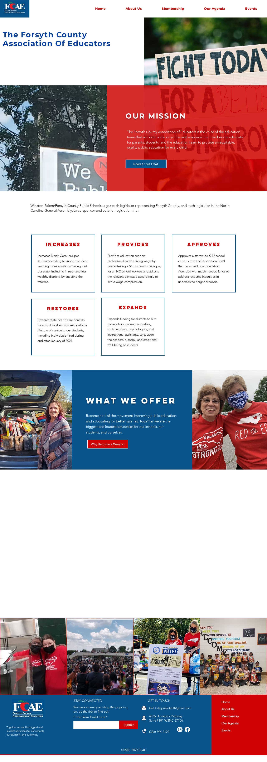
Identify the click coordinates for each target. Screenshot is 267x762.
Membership (230, 716)
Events (226, 730)
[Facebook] (187, 729)
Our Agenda (230, 723)
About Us (228, 709)
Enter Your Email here (90, 717)
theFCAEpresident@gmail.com (170, 708)
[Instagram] (180, 729)
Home (226, 702)
